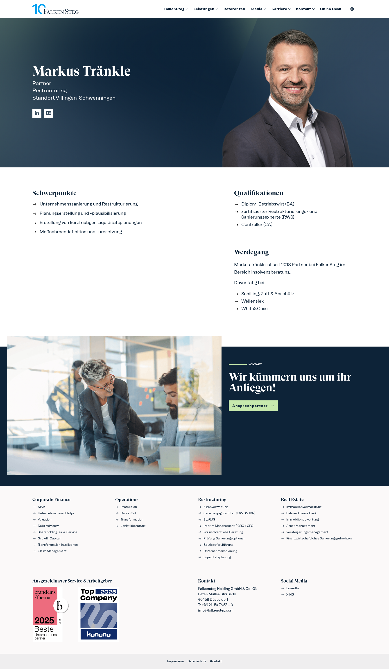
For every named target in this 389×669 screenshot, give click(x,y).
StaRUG (209, 519)
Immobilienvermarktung (304, 507)
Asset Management (300, 526)
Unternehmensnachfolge (56, 513)
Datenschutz (197, 661)
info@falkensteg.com (215, 610)
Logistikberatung (133, 526)
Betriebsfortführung (218, 545)
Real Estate (292, 499)
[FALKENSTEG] (55, 9)
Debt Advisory (48, 526)
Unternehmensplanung (220, 551)
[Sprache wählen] (352, 9)
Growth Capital (49, 538)
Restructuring (212, 499)
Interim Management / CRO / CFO (228, 526)
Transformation (132, 519)
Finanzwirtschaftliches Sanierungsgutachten (319, 538)
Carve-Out (128, 513)
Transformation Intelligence (58, 545)
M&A (41, 507)
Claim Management (52, 551)
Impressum (175, 661)
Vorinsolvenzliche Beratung (223, 532)
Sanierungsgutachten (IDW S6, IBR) (229, 513)
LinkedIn (292, 588)
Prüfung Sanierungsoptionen (224, 538)
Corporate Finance (51, 499)
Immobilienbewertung (302, 519)
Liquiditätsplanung (217, 557)
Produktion (129, 507)
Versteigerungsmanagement (307, 532)
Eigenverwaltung (216, 507)
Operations (126, 499)
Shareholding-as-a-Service (57, 532)
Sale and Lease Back (301, 513)
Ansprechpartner (250, 406)
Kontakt (216, 661)
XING (290, 594)
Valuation (44, 519)
